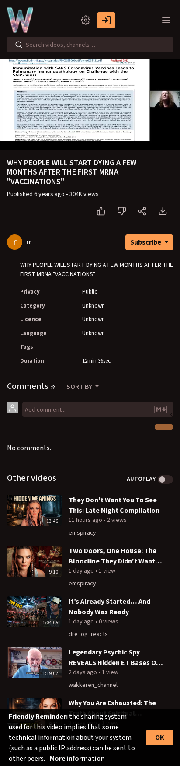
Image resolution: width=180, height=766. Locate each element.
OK (159, 737)
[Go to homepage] (22, 20)
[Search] (19, 44)
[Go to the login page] (106, 20)
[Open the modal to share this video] (142, 211)
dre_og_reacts (88, 634)
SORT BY (79, 387)
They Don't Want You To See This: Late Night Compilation (114, 505)
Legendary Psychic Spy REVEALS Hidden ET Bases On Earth (114, 657)
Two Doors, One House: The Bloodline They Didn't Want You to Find (112, 556)
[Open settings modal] (85, 20)
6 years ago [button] (50, 194)
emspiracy (82, 532)
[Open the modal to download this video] (162, 211)
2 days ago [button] (83, 672)
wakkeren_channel (93, 685)
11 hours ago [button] (86, 520)
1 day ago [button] (82, 571)
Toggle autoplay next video (165, 479)
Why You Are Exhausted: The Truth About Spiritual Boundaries (112, 708)
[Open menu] (166, 20)
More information (77, 758)
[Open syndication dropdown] (53, 386)
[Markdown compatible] (160, 409)
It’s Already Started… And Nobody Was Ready (109, 607)
